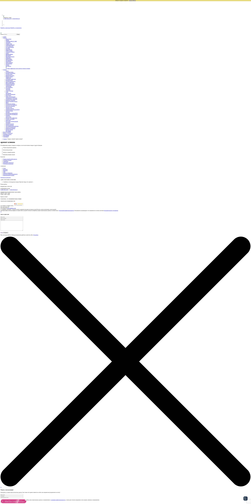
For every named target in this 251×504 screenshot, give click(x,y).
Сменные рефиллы (10, 85)
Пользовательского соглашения (111, 210)
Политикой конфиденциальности (66, 210)
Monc (8, 55)
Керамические (10, 83)
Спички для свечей (10, 119)
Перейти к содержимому (16, 27)
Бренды (5, 37)
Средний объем (10, 81)
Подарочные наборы (10, 103)
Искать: (2, 34)
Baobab (7, 40)
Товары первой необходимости (10, 159)
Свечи (7, 70)
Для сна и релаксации (10, 127)
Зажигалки (8, 120)
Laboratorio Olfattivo (10, 52)
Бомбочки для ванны (10, 100)
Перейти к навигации (5, 27)
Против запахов (9, 129)
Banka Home (8, 39)
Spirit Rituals (8, 61)
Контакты (5, 169)
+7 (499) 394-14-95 (7, 18)
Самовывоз (5, 161)
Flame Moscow (9, 49)
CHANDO (8, 42)
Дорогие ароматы (10, 125)
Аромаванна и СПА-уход (11, 98)
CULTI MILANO (9, 46)
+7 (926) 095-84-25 (16, 18)
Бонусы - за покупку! (8, 133)
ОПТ (4, 171)
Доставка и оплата (7, 134)
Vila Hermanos (9, 63)
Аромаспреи (8, 86)
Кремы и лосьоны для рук (11, 101)
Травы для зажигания (10, 96)
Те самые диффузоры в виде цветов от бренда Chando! (18, 68)
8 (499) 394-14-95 (4, 189)
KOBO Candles (9, 50)
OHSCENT (8, 57)
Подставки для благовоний (12, 121)
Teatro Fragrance (9, 62)
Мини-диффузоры (10, 82)
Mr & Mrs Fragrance (10, 56)
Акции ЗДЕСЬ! (132, 0)
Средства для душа (11, 105)
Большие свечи (10, 73)
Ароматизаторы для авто (13, 109)
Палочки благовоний (10, 94)
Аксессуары (8, 116)
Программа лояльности (8, 162)
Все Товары (8, 130)
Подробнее (35, 235)
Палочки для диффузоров (11, 118)
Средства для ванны (10, 106)
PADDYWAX (9, 59)
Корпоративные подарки (8, 175)
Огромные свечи (9, 72)
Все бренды (8, 66)
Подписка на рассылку (8, 163)
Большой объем (9, 80)
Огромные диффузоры (11, 79)
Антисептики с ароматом (11, 99)
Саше (7, 92)
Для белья (8, 88)
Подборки (8, 122)
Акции (4, 36)
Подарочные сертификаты (12, 114)
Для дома (9, 87)
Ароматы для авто (10, 108)
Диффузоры (8, 78)
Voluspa (7, 64)
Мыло (7, 102)
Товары (4, 69)
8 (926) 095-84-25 (13, 189)
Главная (5, 139)
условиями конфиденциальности (58, 499)
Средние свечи (9, 74)
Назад (2, 232)
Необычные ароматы (10, 128)
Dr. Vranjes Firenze (10, 47)
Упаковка (8, 115)
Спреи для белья (9, 90)
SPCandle (9, 60)
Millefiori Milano (9, 54)
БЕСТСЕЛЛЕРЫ (7, 132)
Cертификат (6, 136)
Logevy (7, 53)
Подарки (8, 112)
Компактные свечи (10, 75)
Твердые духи (9, 107)
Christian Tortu (9, 43)
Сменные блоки (9, 110)
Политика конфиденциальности (10, 174)
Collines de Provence (10, 44)
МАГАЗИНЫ (6, 135)
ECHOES (8, 48)
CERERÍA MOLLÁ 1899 (11, 41)
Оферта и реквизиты (7, 173)
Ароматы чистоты (10, 123)
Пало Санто (8, 95)
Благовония (8, 93)
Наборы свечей (9, 76)
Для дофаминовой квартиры (12, 126)
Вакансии (5, 170)
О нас (4, 168)
